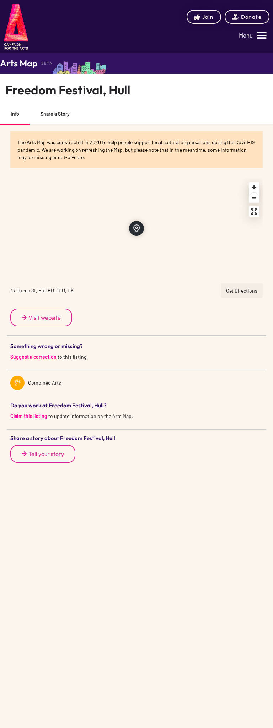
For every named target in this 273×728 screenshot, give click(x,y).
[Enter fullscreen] (254, 211)
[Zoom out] (254, 197)
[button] (252, 35)
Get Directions (241, 291)
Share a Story (55, 114)
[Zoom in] (254, 187)
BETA (47, 63)
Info (15, 114)
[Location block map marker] (136, 228)
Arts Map (19, 63)
